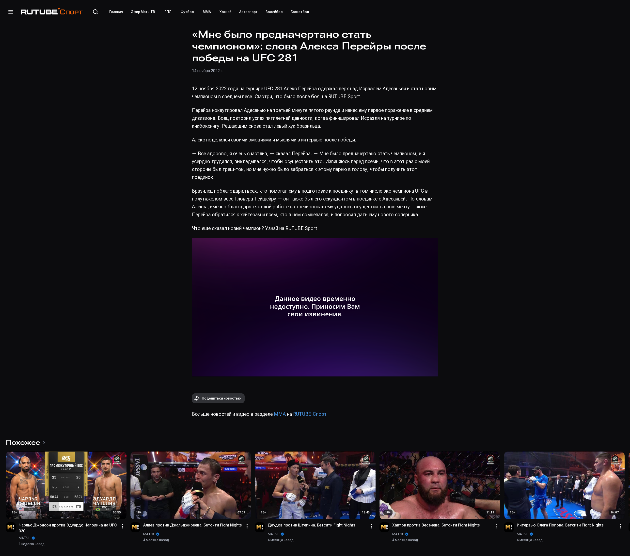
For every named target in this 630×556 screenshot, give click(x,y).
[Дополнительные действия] (122, 526)
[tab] (116, 12)
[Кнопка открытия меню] (11, 12)
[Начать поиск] (95, 12)
